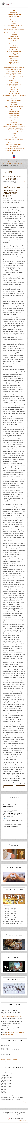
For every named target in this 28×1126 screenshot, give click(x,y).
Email (24, 181)
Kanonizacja (14, 104)
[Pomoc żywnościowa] (14, 944)
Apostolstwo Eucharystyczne (14, 75)
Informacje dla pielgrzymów (14, 51)
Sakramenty (14, 40)
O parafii (14, 21)
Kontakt (14, 153)
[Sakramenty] (14, 854)
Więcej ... (25, 1102)
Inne (14, 135)
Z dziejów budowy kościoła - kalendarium (14, 32)
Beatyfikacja (14, 102)
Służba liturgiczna (14, 58)
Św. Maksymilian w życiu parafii (14, 128)
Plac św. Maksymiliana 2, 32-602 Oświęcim (11, 1016)
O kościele (13, 23)
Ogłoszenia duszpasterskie (14, 14)
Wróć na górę (21, 1120)
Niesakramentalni (14, 47)
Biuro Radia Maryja (14, 62)
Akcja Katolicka (14, 91)
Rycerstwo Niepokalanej (14, 93)
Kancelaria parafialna (14, 36)
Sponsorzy (14, 120)
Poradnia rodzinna (13, 49)
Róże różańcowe (14, 60)
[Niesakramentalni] (14, 966)
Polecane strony (14, 146)
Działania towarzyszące (14, 142)
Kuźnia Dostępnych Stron (17, 1118)
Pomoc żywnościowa (14, 141)
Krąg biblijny (14, 87)
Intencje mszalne (14, 12)
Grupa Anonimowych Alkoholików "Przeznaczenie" (14, 95)
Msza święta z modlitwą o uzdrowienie (13, 139)
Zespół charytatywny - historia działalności (14, 67)
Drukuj (23, 181)
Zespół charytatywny (14, 65)
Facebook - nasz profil (7, 1034)
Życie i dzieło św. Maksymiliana (13, 100)
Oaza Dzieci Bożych (14, 86)
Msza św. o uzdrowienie (13, 890)
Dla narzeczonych (14, 42)
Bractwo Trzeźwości (14, 97)
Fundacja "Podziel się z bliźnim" (14, 144)
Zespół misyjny (14, 64)
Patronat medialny (14, 117)
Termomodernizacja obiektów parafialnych (14, 148)
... (23, 1032)
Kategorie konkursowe (14, 113)
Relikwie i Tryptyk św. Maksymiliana (14, 106)
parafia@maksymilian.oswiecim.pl (14, 1032)
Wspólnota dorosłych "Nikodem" (14, 73)
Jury (14, 119)
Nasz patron (14, 98)
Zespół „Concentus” (14, 80)
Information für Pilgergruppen (14, 54)
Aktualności (14, 109)
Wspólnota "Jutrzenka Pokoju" (14, 71)
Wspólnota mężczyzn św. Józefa (14, 69)
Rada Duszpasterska (14, 43)
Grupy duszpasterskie (14, 56)
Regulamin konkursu (14, 111)
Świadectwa (14, 122)
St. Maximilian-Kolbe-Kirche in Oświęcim (14, 29)
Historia (14, 31)
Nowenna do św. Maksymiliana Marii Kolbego (14, 130)
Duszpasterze (14, 34)
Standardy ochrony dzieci (14, 152)
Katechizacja (14, 45)
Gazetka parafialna (14, 16)
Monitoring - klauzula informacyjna (14, 150)
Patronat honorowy (14, 115)
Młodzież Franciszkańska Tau (14, 84)
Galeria (14, 133)
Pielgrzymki (14, 137)
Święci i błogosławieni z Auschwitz (14, 131)
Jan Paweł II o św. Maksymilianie (14, 124)
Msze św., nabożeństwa (14, 38)
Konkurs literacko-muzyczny (14, 108)
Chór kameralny (14, 82)
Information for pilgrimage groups (14, 53)
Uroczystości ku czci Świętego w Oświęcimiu (14, 126)
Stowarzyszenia (14, 89)
